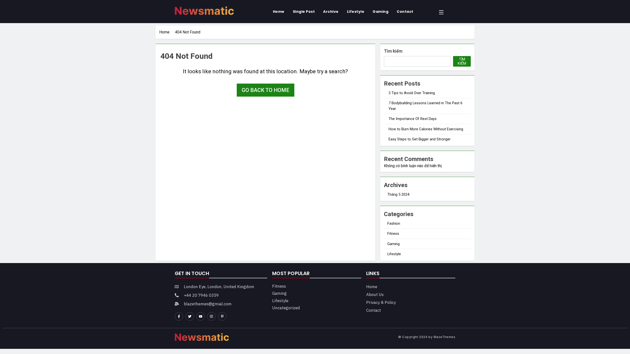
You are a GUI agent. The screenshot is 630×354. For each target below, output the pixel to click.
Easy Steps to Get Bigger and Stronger (420, 139)
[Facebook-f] (179, 316)
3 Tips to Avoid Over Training (412, 93)
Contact (405, 11)
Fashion (393, 223)
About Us (375, 294)
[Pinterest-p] (222, 316)
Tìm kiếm (393, 51)
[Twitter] (190, 316)
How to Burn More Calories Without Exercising (426, 129)
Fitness (393, 233)
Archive (331, 11)
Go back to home (265, 90)
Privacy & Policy (381, 302)
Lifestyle (355, 11)
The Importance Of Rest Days (413, 119)
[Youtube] (200, 316)
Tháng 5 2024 (398, 194)
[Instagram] (211, 316)
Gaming (380, 11)
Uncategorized (286, 307)
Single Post (304, 11)
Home (278, 11)
